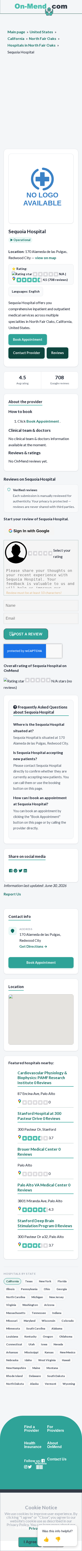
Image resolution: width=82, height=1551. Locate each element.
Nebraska (12, 1360)
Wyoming (69, 1383)
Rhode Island (14, 1376)
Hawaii (66, 1360)
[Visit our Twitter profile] (30, 1467)
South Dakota (56, 1376)
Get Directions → (33, 946)
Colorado (68, 1320)
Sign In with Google (31, 531)
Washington (30, 1305)
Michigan (37, 1297)
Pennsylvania (29, 1289)
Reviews (57, 353)
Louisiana (12, 1336)
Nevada (58, 1344)
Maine (36, 1368)
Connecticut (14, 1344)
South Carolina (35, 1328)
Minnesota (13, 1328)
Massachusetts (15, 1313)
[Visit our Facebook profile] (43, 1461)
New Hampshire (16, 1368)
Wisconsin (48, 1320)
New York (45, 1281)
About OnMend (54, 1445)
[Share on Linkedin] (25, 870)
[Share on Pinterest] (15, 870)
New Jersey (56, 1297)
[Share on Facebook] (10, 870)
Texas (29, 1281)
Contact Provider (26, 353)
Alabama (56, 1328)
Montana (52, 1368)
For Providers (55, 1428)
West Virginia (47, 1360)
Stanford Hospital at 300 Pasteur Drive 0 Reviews (39, 1116)
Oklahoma (65, 1336)
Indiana (56, 1313)
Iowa (44, 1344)
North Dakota (15, 1383)
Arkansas (12, 1352)
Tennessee (39, 1313)
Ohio (47, 1289)
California (12, 1281)
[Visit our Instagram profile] (25, 1467)
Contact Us (57, 1459)
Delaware (35, 1376)
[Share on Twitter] (20, 870)
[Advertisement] (41, 105)
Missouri (11, 1320)
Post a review (28, 634)
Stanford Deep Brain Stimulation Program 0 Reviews (45, 1223)
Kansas (49, 1352)
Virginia (11, 1305)
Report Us (12, 894)
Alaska (34, 1383)
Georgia (61, 1289)
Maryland (29, 1320)
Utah (31, 1344)
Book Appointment (27, 339)
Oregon (48, 1336)
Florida (62, 1281)
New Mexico (67, 1352)
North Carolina (15, 1297)
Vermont (50, 1383)
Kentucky (30, 1336)
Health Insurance (32, 1445)
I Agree (30, 1542)
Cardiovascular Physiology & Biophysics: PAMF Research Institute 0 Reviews (42, 1077)
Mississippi (31, 1352)
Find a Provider (31, 1428)
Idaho (28, 1360)
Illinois (10, 1289)
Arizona (49, 1305)
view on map (45, 257)
